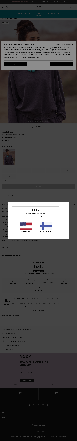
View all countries (35, 236)
